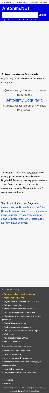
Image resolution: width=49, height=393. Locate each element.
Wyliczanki (8, 334)
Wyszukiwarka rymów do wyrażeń (19, 309)
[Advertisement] (24, 46)
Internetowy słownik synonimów (18, 358)
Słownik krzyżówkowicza (15, 323)
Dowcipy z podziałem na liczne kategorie (22, 330)
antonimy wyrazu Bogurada (15, 207)
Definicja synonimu (12, 354)
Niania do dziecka (12, 341)
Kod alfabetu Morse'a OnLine (17, 338)
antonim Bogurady (21, 211)
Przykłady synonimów (14, 369)
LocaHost (35, 391)
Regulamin (8, 380)
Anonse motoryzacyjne (14, 298)
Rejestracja (43, 2)
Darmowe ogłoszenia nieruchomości (20, 294)
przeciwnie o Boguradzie (31, 219)
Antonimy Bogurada (24, 100)
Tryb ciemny (6, 2)
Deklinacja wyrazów (13, 305)
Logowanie (34, 2)
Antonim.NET (16, 8)
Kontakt (7, 383)
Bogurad (8, 82)
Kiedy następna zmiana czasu (17, 327)
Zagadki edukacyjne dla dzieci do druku (21, 301)
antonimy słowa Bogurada (14, 223)
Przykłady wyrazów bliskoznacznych (20, 372)
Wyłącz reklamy (22, 2)
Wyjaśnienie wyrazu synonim (17, 351)
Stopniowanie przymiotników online (19, 312)
